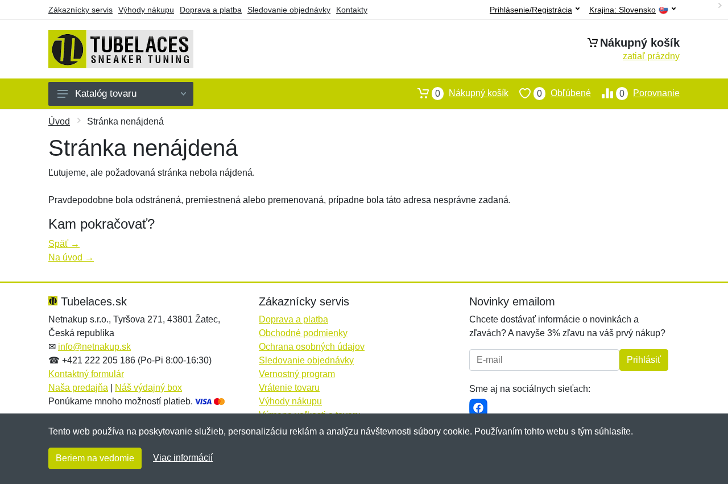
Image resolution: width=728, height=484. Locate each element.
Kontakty (351, 9)
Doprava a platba (211, 9)
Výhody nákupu (146, 9)
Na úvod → (71, 257)
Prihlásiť (644, 360)
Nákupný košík (471, 93)
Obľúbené (564, 93)
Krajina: (622, 10)
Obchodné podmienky (303, 333)
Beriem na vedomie (95, 458)
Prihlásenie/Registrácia (531, 10)
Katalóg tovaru (105, 93)
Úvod (59, 121)
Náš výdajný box (148, 387)
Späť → (64, 244)
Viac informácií (183, 457)
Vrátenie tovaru (289, 387)
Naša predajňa (78, 387)
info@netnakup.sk (94, 346)
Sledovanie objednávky (288, 9)
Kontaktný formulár (86, 374)
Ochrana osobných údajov (312, 346)
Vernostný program (297, 374)
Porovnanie (649, 93)
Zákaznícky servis (80, 9)
